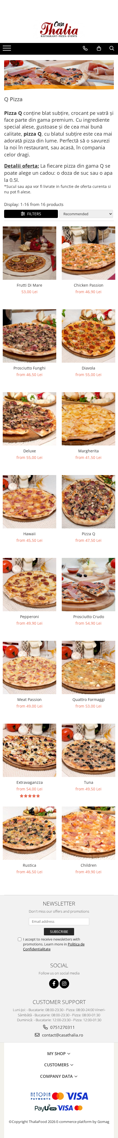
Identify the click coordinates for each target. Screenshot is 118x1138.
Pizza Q (88, 533)
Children (89, 865)
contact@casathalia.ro (62, 1035)
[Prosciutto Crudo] (88, 584)
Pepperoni (29, 616)
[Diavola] (88, 336)
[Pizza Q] (88, 501)
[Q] (59, 75)
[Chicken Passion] (88, 253)
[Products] (7, 50)
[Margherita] (88, 419)
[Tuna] (88, 750)
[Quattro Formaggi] (88, 667)
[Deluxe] (29, 419)
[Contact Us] (85, 48)
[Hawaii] (29, 501)
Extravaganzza (29, 782)
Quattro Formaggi (88, 699)
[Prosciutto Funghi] (29, 336)
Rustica (29, 865)
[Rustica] (29, 833)
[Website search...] (112, 48)
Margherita (88, 450)
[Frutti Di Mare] (29, 253)
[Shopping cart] (99, 48)
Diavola (88, 368)
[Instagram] (64, 983)
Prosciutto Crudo (88, 616)
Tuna (88, 782)
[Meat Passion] (29, 667)
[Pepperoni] (29, 584)
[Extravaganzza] (29, 750)
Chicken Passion (88, 285)
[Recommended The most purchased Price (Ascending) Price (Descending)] (86, 214)
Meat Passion (29, 699)
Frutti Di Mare (29, 285)
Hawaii (29, 533)
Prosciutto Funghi (29, 368)
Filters (33, 213)
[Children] (88, 833)
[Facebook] (54, 983)
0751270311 (62, 1027)
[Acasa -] (59, 29)
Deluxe (29, 450)
